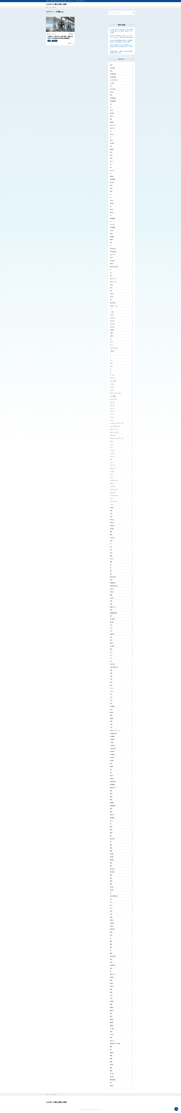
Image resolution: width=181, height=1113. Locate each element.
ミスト (111, 498)
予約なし (112, 519)
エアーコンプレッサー (115, 393)
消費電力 (112, 923)
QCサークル (113, 278)
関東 (111, 1055)
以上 (111, 546)
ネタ (111, 459)
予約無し (112, 528)
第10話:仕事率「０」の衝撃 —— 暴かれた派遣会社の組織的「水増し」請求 (121, 52)
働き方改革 (113, 577)
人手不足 (112, 537)
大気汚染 (112, 664)
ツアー (111, 444)
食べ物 (111, 1073)
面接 (111, 1067)
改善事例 (112, 817)
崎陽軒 (111, 718)
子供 (111, 694)
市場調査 (112, 754)
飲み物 (111, 1076)
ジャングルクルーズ (115, 426)
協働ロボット (113, 607)
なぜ (111, 363)
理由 (111, 962)
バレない (112, 471)
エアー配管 (113, 396)
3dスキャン (113, 125)
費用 (111, 1037)
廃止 (111, 769)
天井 (111, 679)
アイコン (112, 375)
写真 (111, 579)
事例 (111, 531)
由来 (111, 968)
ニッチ (111, 453)
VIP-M (111, 296)
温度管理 (112, 929)
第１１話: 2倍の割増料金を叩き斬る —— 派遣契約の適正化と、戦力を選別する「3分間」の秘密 (121, 41)
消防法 (111, 926)
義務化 (111, 1007)
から (111, 339)
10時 (111, 71)
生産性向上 (113, 965)
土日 (111, 625)
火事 (111, 935)
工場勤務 (112, 736)
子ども (111, 688)
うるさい (112, 314)
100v (111, 65)
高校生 (111, 1085)
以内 (111, 549)
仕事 (111, 540)
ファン (111, 477)
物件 (111, 959)
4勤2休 (111, 176)
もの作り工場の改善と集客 (56, 4)
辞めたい (112, 1040)
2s (110, 107)
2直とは (112, 116)
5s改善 (111, 203)
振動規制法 (113, 805)
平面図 (111, 760)
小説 (111, 709)
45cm (111, 161)
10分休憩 (112, 68)
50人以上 (112, 182)
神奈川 (111, 983)
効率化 (111, 591)
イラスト (112, 387)
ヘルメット (113, 492)
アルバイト (113, 378)
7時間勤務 (112, 227)
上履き (111, 507)
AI (110, 245)
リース (111, 504)
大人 (111, 652)
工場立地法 (113, 748)
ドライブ (112, 450)
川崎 (111, 721)
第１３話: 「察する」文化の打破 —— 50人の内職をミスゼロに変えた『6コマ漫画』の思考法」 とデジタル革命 (121, 31)
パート (111, 474)
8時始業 (112, 236)
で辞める (112, 351)
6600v (111, 212)
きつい (111, 342)
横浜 (111, 884)
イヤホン (112, 384)
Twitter (111, 293)
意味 (111, 790)
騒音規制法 (113, 1079)
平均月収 (112, 757)
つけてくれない (114, 348)
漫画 (111, 932)
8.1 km (111, 230)
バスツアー (113, 465)
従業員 (111, 778)
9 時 (111, 242)
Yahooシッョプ (114, 306)
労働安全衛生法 (114, 585)
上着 (111, 510)
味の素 (111, 622)
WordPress (113, 302)
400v (111, 152)
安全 (111, 703)
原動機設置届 (113, 613)
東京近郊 (112, 869)
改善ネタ (112, 814)
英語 (111, 1016)
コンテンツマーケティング (117, 423)
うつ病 (111, 312)
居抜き (111, 712)
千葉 (111, 601)
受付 (111, 616)
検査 (111, 881)
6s (110, 215)
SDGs (111, 284)
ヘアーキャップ (114, 489)
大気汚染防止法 (114, 667)
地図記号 (112, 634)
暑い (111, 835)
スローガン (113, 435)
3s (110, 137)
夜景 (111, 649)
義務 (111, 1004)
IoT (111, 272)
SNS (111, 287)
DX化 (111, 257)
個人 (111, 570)
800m (111, 233)
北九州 (111, 598)
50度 (111, 191)
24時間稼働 (113, 101)
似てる (111, 558)
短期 (111, 980)
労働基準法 (113, 583)
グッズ (111, 414)
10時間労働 (113, 74)
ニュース (112, 456)
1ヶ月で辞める (113, 80)
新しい (111, 820)
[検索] (133, 13)
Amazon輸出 (113, 251)
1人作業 (112, 83)
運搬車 (111, 1052)
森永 (111, 878)
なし (111, 360)
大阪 (111, 670)
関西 (111, 1061)
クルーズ (112, 402)
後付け (111, 775)
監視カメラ (113, 974)
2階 (111, 119)
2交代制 (112, 113)
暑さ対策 (112, 838)
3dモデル (112, 128)
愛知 (111, 796)
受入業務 (112, 619)
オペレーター (113, 399)
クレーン (112, 411)
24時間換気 (113, 98)
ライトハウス (113, 501)
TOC (111, 290)
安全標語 (112, 706)
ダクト (111, 441)
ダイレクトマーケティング (117, 438)
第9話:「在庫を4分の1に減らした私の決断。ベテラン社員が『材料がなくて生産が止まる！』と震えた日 (121, 46)
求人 (111, 899)
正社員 (111, 887)
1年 (111, 86)
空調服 (111, 1001)
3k (110, 131)
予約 (111, 513)
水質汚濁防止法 (114, 896)
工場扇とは (113, 745)
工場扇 (111, 742)
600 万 (111, 209)
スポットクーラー (114, 429)
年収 (111, 763)
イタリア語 (113, 381)
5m (110, 194)
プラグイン (113, 486)
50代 (111, 185)
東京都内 (112, 872)
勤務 (111, 595)
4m (110, 167)
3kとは (111, 134)
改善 (111, 811)
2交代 (111, 110)
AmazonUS (113, 248)
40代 (111, 155)
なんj (111, 366)
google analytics (114, 266)
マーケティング (114, 495)
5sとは (111, 200)
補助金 (111, 1019)
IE (110, 269)
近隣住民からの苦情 (115, 1043)
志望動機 (112, 784)
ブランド (112, 483)
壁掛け (111, 643)
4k (110, 164)
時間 (111, 832)
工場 (111, 727)
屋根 (111, 715)
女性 (111, 682)
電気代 (111, 1064)
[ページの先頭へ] (176, 1109)
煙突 (111, 953)
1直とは (112, 92)
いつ (111, 308)
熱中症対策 (113, 956)
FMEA (111, 263)
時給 (111, 829)
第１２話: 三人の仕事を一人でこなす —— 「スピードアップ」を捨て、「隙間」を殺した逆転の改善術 (121, 36)
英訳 (111, 1013)
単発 (111, 610)
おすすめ (112, 318)
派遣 (111, 917)
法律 (111, 911)
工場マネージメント (115, 730)
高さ (111, 1082)
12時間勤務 (113, 77)
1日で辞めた (113, 89)
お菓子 (111, 333)
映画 (111, 826)
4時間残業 (112, 179)
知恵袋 (111, 977)
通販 (111, 1046)
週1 (111, 1049)
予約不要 (112, 525)
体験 (111, 561)
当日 (111, 772)
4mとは (112, 170)
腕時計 (111, 1010)
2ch (111, 104)
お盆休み (112, 330)
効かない (112, 589)
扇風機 (111, 802)
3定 (111, 146)
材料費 (111, 860)
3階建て (112, 149)
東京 (111, 862)
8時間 (111, 239)
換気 (111, 808)
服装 (111, 844)
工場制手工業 (113, 733)
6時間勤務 (112, 218)
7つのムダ (112, 224)
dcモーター (113, 254)
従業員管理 (113, 781)
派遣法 (111, 920)
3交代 (111, 140)
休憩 (111, 555)
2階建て (112, 122)
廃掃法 (111, 766)
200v (111, 95)
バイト (111, 462)
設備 (111, 1031)
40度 (111, 158)
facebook (112, 260)
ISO (111, 275)
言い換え (112, 1028)
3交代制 (112, 143)
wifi (111, 299)
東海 (111, 875)
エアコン (112, 390)
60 (110, 206)
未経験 (111, 854)
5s (110, 197)
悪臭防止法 (113, 787)
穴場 (111, 995)
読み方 (111, 1034)
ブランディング (114, 480)
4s (110, 173)
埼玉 (111, 637)
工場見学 (112, 751)
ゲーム (111, 420)
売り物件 (112, 646)
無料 (111, 941)
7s (110, 221)
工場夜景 (112, 739)
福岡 (111, 989)
